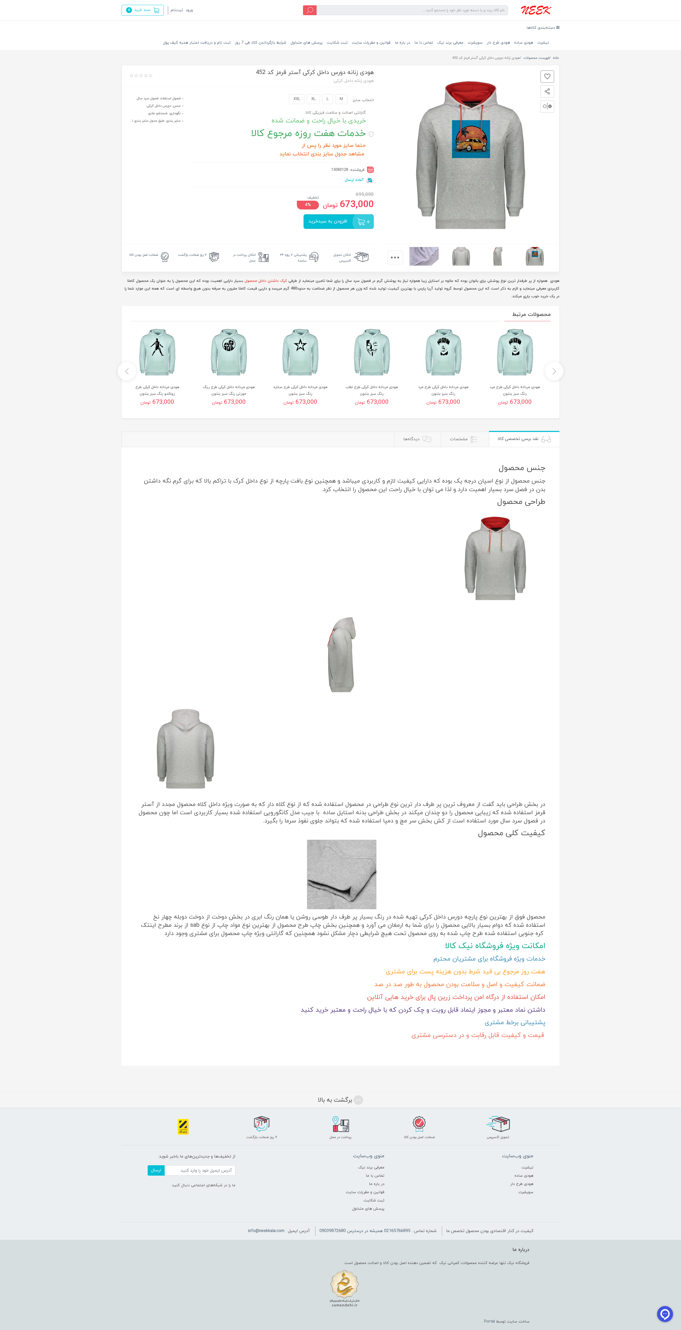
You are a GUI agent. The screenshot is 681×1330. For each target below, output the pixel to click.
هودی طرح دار (498, 43)
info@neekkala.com (266, 1231)
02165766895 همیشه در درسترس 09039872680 (364, 1231)
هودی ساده (523, 43)
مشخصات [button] (459, 439)
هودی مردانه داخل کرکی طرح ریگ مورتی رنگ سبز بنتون (229, 390)
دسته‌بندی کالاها (541, 28)
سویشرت (475, 43)
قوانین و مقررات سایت (371, 43)
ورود (189, 10)
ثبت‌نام (177, 10)
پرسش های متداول (306, 43)
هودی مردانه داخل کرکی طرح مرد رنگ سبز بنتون (515, 390)
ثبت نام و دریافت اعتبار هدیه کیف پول (197, 43)
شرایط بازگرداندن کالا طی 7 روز (260, 43)
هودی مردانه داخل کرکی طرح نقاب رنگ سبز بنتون (372, 390)
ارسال (156, 1170)
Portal (489, 1321)
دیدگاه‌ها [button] (412, 439)
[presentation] (395, 257)
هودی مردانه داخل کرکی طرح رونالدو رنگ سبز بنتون (157, 390)
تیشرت (543, 43)
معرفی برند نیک (450, 43)
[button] (143, 10)
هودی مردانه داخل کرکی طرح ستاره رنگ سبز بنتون (300, 390)
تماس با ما (423, 43)
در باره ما (402, 43)
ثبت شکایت (337, 43)
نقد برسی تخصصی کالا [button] (519, 439)
